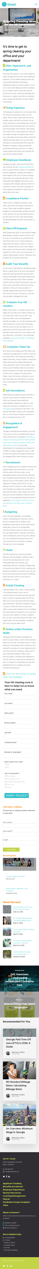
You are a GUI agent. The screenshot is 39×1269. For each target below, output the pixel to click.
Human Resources (19, 15)
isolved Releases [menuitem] (10, 1238)
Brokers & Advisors (11, 1228)
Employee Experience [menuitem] (14, 1190)
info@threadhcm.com (12, 1172)
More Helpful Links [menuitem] (12, 1234)
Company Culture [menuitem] (9, 1245)
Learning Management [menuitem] (14, 1196)
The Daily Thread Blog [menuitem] (10, 1250)
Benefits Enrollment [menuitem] (13, 1187)
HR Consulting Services (12, 1225)
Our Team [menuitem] (7, 1247)
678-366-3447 (9, 1169)
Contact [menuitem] (7, 1240)
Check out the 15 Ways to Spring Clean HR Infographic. (19, 675)
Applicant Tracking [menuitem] (12, 1183)
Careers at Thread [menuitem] (9, 1243)
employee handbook (25, 167)
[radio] (19, 764)
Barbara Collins (14, 30)
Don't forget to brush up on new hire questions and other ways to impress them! (18, 503)
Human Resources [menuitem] (12, 1193)
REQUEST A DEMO (10, 1223)
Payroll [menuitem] (6, 1199)
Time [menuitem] (5, 1205)
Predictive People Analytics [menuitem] (16, 1202)
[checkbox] (19, 766)
